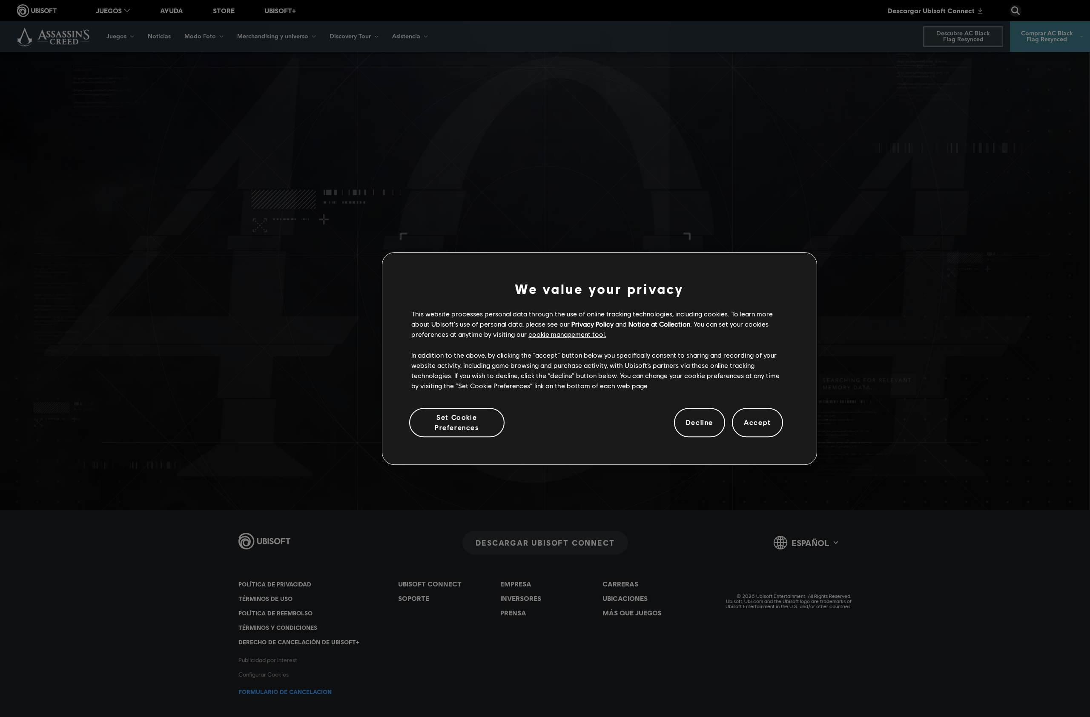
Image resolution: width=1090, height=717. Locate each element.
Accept (757, 422)
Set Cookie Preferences (457, 422)
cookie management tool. (567, 334)
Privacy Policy (592, 324)
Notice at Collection (659, 324)
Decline (699, 422)
